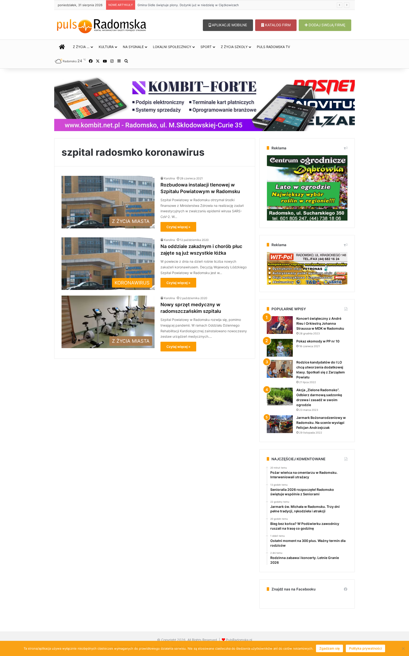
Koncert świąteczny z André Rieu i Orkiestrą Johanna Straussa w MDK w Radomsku (320, 323)
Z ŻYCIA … (81, 47)
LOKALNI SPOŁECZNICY (172, 47)
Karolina (169, 178)
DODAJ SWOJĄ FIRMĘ (326, 25)
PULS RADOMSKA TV (273, 47)
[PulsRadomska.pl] (101, 25)
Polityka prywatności (365, 648)
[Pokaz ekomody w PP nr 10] (280, 348)
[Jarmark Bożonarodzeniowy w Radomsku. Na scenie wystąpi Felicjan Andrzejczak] (280, 424)
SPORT (206, 47)
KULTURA (106, 47)
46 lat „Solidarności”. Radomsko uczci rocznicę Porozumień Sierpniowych (191, 5)
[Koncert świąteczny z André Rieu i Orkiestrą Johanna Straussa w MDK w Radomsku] (280, 325)
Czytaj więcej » (178, 227)
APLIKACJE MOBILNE (229, 25)
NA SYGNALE (133, 47)
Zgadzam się (329, 648)
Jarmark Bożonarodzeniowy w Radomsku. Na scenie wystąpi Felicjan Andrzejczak (321, 423)
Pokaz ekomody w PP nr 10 (317, 341)
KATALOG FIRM (277, 25)
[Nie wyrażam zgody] (403, 648)
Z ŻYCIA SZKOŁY (234, 47)
